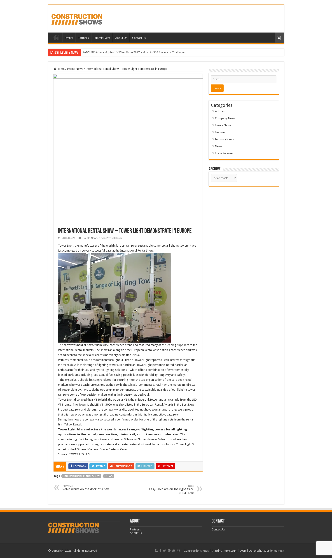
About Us (121, 38)
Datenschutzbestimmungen (266, 550)
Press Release (114, 238)
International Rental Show (82, 476)
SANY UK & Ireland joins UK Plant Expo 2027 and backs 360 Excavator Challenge (133, 52)
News (102, 238)
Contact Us (219, 529)
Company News (225, 118)
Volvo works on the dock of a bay (86, 487)
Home (56, 37)
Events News (75, 68)
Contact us (139, 38)
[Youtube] (173, 550)
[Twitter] (164, 550)
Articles (219, 111)
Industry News (224, 139)
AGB (243, 550)
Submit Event (102, 38)
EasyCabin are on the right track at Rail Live (171, 489)
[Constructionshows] (76, 18)
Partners (83, 38)
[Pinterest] (169, 550)
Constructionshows (196, 550)
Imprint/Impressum (224, 550)
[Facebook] (160, 550)
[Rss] (156, 550)
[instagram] (178, 550)
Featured (221, 132)
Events (69, 38)
